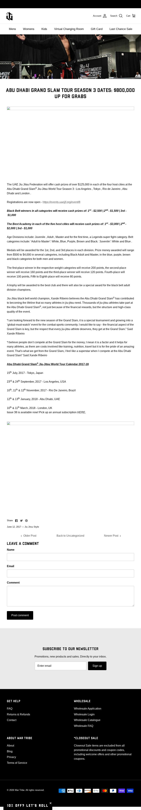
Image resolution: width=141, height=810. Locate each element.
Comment (13, 582)
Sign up (97, 665)
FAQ (9, 708)
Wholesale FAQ (83, 725)
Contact (11, 720)
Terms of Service (17, 762)
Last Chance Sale (121, 29)
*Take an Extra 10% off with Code (70, 4)
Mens (12, 29)
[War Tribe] (9, 16)
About (10, 745)
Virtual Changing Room (69, 29)
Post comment (20, 615)
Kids (44, 29)
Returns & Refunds (18, 714)
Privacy (11, 757)
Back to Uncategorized (70, 535)
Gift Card (96, 29)
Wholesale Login (84, 714)
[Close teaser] (50, 803)
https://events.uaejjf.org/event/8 (61, 202)
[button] (27, 805)
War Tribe (19, 790)
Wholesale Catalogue (87, 720)
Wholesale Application (87, 708)
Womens (28, 29)
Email (10, 566)
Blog (10, 751)
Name (10, 549)
